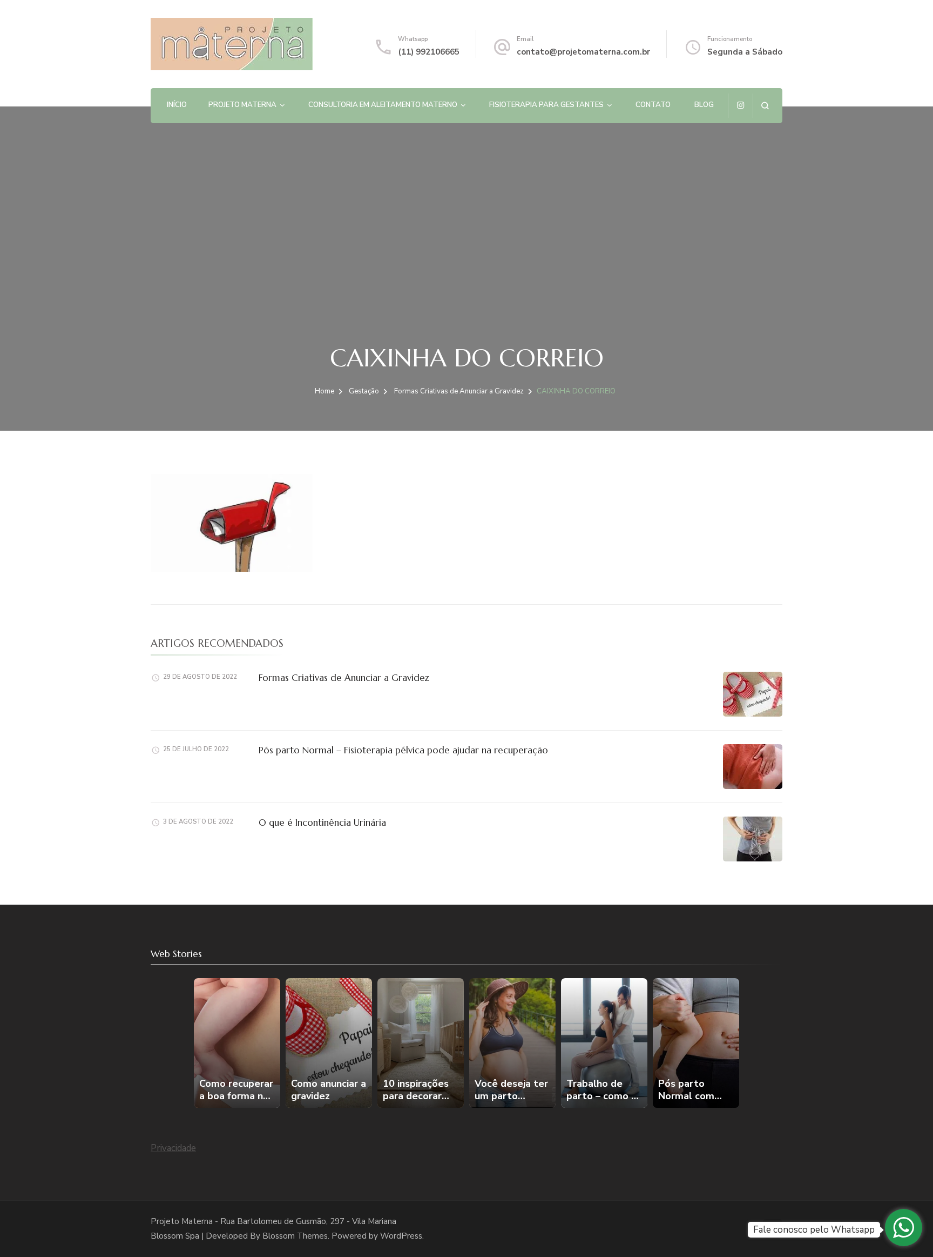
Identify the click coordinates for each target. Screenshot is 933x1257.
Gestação (364, 391)
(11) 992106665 (428, 51)
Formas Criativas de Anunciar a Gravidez (344, 678)
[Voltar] (200, 1043)
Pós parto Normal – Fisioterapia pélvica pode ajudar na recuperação (403, 750)
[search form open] (765, 105)
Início (177, 105)
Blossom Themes (295, 1236)
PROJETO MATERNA (242, 105)
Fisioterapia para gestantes (546, 105)
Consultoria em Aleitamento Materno (382, 105)
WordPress (401, 1236)
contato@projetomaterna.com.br (583, 51)
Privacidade (173, 1148)
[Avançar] (733, 1043)
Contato (653, 105)
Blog (704, 105)
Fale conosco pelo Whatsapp (814, 1229)
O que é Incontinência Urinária (322, 822)
